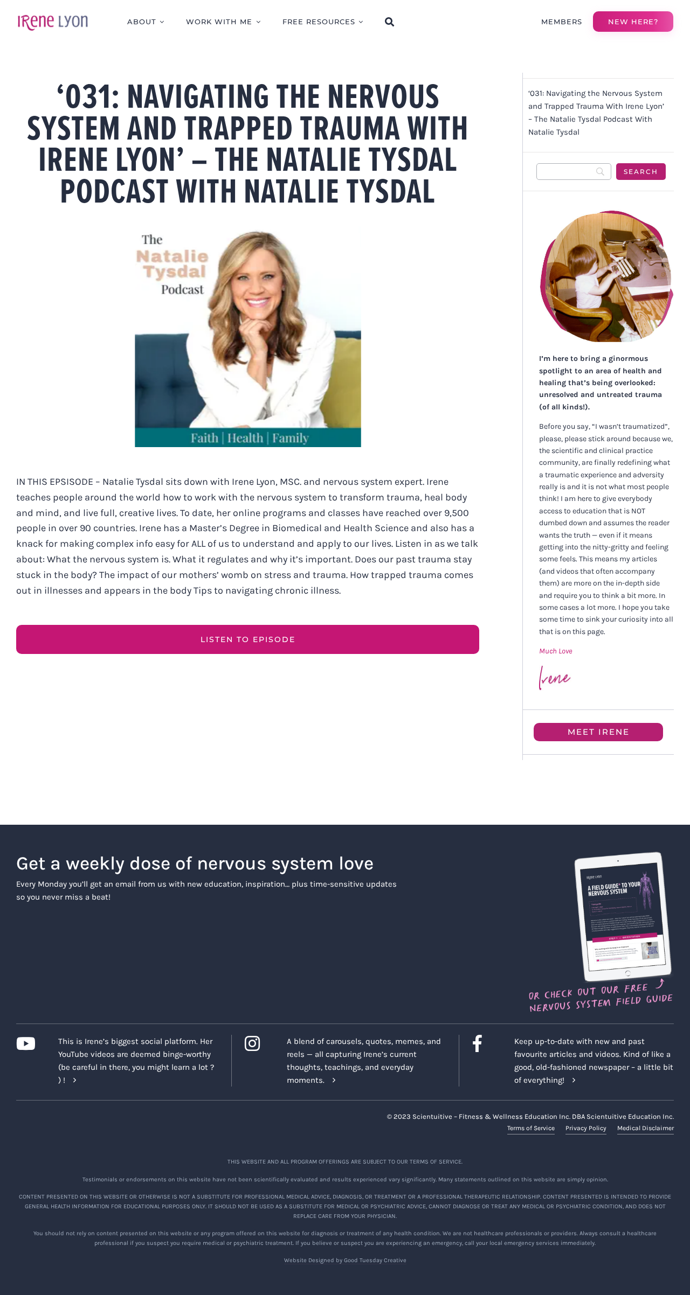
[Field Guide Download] (600, 856)
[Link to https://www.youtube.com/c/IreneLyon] (29, 1043)
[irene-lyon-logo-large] (52, 14)
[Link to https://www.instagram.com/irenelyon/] (257, 1043)
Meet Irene (599, 732)
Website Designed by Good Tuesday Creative (345, 1260)
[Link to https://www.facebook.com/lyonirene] (485, 1043)
